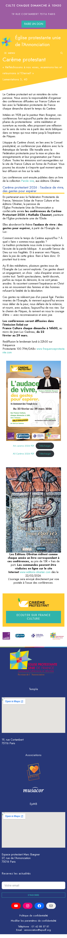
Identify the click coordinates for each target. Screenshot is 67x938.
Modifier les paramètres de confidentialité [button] (33, 921)
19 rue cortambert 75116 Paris (33, 14)
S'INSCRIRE (33, 895)
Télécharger (45, 445)
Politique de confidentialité (33, 915)
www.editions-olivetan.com (35, 572)
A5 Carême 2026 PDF (23, 453)
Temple (33, 689)
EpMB (33, 804)
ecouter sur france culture (33, 617)
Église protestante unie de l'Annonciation (38, 41)
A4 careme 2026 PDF (23, 445)
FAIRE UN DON (33, 24)
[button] (61, 53)
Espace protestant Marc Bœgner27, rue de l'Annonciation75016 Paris (21, 858)
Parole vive (27, 181)
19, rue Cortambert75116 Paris (13, 741)
